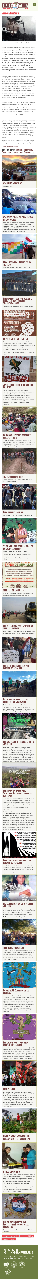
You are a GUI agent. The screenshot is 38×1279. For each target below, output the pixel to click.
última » (13, 1239)
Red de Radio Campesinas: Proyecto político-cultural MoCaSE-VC (16, 1224)
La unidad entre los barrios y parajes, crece (17, 436)
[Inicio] (14, 5)
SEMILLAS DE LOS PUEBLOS (14, 590)
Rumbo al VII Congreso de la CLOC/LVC (16, 991)
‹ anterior (12, 1236)
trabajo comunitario (13, 476)
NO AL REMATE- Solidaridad (15, 338)
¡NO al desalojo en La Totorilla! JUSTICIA (18, 904)
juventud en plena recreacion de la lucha (18, 386)
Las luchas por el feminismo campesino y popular (16, 1043)
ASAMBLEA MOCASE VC (12, 183)
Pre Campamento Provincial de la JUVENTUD (18, 742)
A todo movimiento (11, 1171)
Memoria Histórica (10, 13)
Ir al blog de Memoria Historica (10, 146)
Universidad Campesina (23, 152)
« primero (5, 1236)
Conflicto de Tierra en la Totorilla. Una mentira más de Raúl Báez (17, 793)
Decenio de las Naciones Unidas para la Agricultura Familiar (17, 1137)
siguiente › (5, 1239)
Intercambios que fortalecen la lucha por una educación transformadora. (17, 301)
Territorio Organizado (13, 947)
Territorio (6, 152)
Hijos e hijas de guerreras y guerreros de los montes (16, 700)
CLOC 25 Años (9, 1089)
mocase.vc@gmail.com (11, 1257)
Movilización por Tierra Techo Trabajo (17, 263)
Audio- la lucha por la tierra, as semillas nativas (18, 627)
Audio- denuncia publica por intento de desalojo (16, 666)
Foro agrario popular (13, 512)
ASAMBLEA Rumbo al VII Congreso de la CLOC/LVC (18, 218)
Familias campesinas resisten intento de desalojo (17, 861)
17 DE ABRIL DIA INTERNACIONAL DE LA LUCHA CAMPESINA (18, 547)
